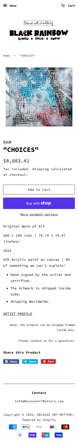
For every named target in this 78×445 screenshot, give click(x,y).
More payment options (39, 214)
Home (6, 55)
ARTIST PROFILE (17, 313)
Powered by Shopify (39, 420)
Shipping (40, 169)
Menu (12, 5)
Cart (71, 5)
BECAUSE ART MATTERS (55, 415)
